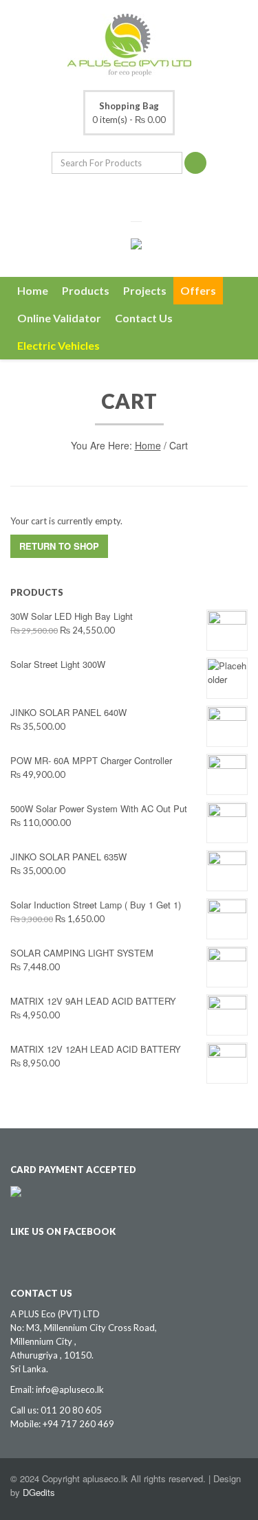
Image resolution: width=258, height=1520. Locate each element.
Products (85, 290)
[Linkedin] (160, 197)
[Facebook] (119, 197)
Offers (198, 290)
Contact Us (144, 317)
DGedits (39, 1492)
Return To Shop (59, 545)
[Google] (139, 197)
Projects (144, 290)
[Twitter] (98, 197)
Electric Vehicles (58, 345)
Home (32, 290)
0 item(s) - (129, 112)
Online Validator (59, 317)
